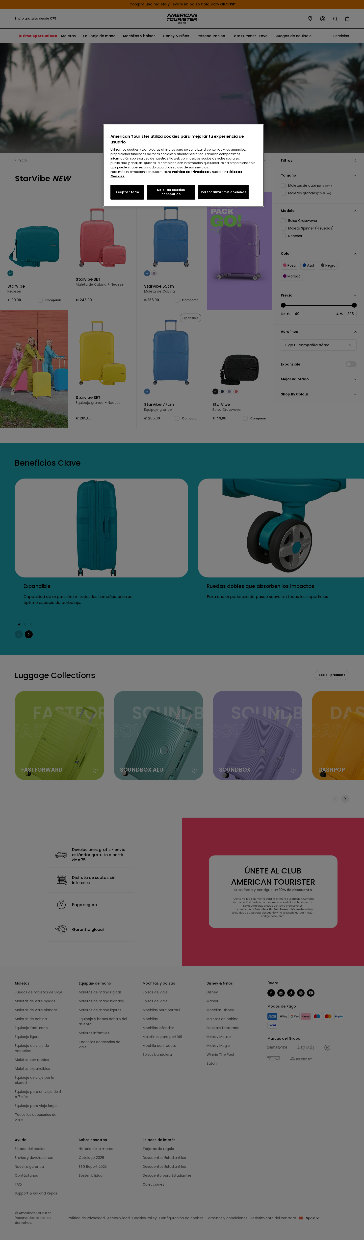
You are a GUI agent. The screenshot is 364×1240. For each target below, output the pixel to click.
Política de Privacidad (190, 172)
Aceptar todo (127, 192)
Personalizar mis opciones (223, 192)
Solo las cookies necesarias (171, 192)
